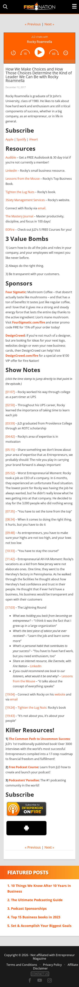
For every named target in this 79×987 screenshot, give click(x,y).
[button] (4, 6)
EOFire (10, 230)
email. (42, 208)
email (14, 699)
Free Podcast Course (23, 767)
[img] (13, 53)
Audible (11, 157)
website (60, 694)
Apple (9, 139)
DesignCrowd (15, 336)
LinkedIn (11, 171)
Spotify (21, 139)
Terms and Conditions (21, 965)
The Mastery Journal (19, 216)
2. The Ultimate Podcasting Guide (35, 900)
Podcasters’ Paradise (24, 780)
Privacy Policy (52, 965)
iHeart (33, 139)
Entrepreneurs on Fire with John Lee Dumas (39, 6)
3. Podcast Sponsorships (27, 908)
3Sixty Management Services (25, 200)
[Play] (40, 52)
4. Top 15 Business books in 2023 (33, 917)
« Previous (33, 24)
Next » (49, 24)
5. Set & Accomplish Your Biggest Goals (39, 925)
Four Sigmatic (16, 292)
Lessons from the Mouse (23, 179)
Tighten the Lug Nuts (20, 192)
